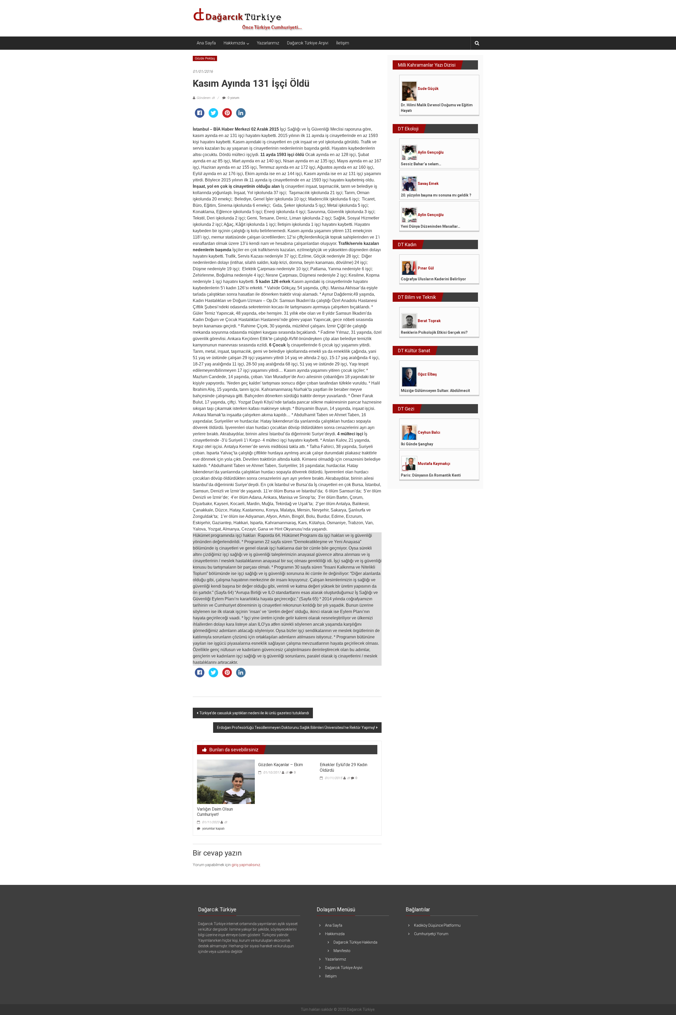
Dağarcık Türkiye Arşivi (307, 42)
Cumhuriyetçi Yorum (431, 934)
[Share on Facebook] (199, 116)
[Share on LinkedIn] (241, 116)
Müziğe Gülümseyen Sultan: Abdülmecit (435, 390)
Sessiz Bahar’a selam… (421, 164)
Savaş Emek (428, 183)
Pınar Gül (426, 268)
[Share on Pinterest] (227, 116)
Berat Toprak (429, 321)
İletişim (342, 42)
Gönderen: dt (205, 98)
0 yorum (233, 98)
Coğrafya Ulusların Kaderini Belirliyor (433, 279)
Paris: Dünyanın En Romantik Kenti (431, 475)
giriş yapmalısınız (246, 865)
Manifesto (342, 951)
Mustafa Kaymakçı (434, 463)
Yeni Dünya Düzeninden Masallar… (430, 226)
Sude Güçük (428, 88)
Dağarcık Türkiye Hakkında (355, 942)
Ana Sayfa (206, 42)
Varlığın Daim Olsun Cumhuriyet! (215, 812)
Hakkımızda (234, 42)
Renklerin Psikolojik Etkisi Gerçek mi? (434, 332)
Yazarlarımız (268, 42)
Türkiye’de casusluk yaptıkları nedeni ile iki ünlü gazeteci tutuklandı (254, 713)
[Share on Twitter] (213, 116)
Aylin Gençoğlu (431, 152)
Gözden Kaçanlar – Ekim (280, 764)
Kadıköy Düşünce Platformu (437, 925)
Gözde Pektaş (205, 58)
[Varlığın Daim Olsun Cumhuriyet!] (226, 781)
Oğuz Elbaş (427, 374)
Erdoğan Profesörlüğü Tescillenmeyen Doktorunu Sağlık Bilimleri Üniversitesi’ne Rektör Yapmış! (296, 727)
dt (225, 822)
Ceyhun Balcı (429, 432)
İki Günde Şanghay (417, 444)
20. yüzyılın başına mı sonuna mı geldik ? (436, 195)
